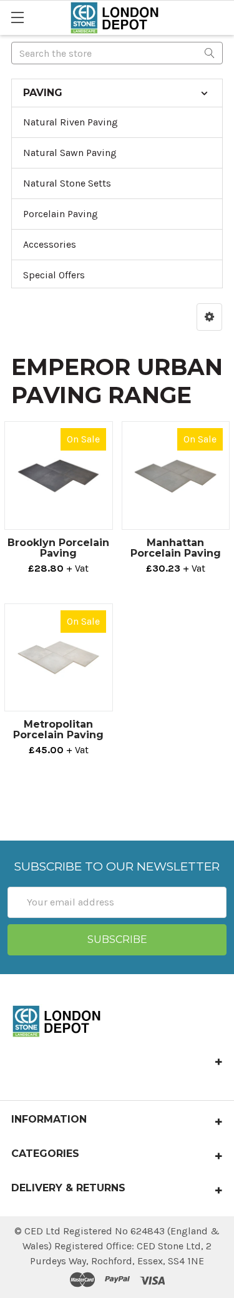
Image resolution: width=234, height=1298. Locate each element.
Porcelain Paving (60, 214)
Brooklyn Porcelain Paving (58, 548)
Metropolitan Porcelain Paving (58, 729)
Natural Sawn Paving (70, 153)
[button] (209, 317)
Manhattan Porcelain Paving (175, 548)
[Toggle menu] (17, 17)
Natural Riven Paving (70, 122)
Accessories (49, 244)
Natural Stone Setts (67, 183)
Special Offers (54, 275)
